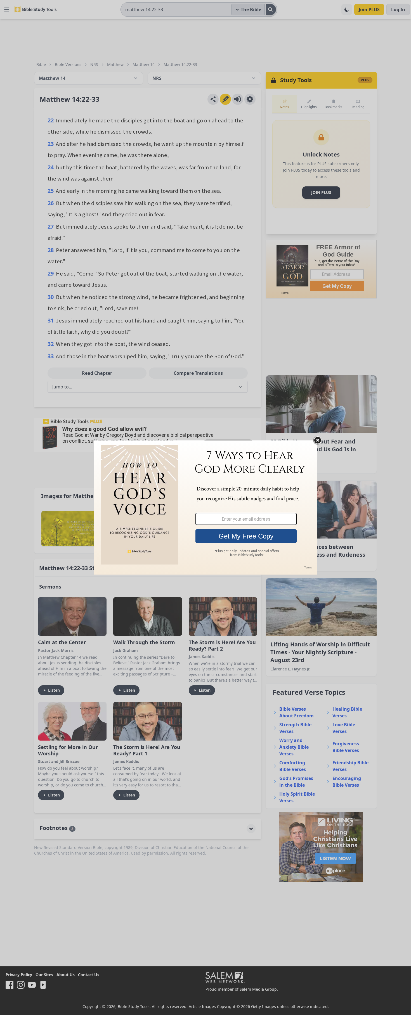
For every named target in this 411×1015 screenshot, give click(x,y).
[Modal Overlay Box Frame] (205, 507)
